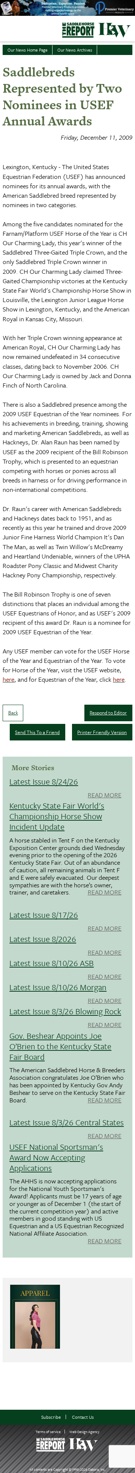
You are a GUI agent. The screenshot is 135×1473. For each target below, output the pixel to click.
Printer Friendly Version (102, 732)
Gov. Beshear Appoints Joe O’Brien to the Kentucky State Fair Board (60, 1046)
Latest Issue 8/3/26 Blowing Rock (65, 1011)
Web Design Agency (84, 1431)
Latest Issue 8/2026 (42, 939)
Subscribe (51, 1417)
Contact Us (83, 1417)
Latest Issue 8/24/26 (43, 781)
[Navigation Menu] (5, 28)
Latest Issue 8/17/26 (43, 914)
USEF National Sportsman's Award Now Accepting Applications (56, 1157)
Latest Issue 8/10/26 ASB (51, 963)
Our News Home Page (28, 50)
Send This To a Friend (37, 732)
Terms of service (48, 1431)
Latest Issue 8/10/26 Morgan (57, 987)
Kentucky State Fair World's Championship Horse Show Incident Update (56, 816)
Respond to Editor (108, 712)
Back (13, 712)
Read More (105, 795)
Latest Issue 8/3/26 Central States (66, 1122)
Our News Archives (74, 50)
